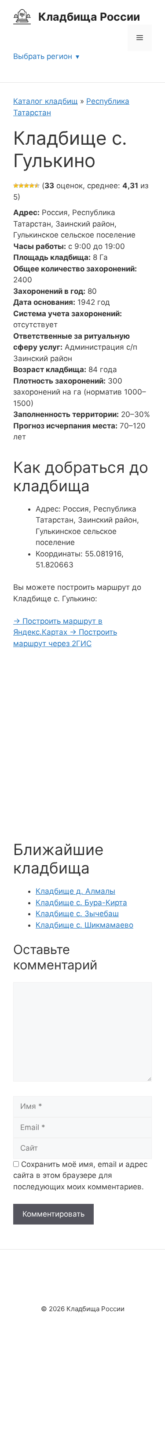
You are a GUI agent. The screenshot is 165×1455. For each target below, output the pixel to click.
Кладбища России (89, 16)
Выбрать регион (42, 56)
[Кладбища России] (22, 16)
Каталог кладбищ (45, 101)
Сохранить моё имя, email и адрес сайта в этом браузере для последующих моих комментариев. (80, 1175)
